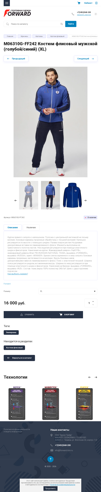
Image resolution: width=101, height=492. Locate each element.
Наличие (31, 227)
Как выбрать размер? (18, 274)
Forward (7, 284)
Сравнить (29, 315)
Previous (89, 377)
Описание (13, 227)
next (85, 200)
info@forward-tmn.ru (64, 450)
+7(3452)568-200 (84, 12)
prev (16, 200)
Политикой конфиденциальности (62, 485)
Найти (71, 24)
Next (96, 377)
